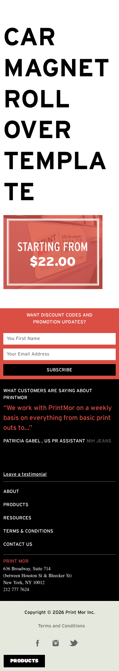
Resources (17, 518)
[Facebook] (37, 643)
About (11, 491)
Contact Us (17, 544)
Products (15, 505)
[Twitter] (73, 643)
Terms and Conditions (61, 626)
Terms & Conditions (28, 531)
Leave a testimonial (25, 474)
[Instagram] (55, 643)
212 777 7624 (16, 589)
